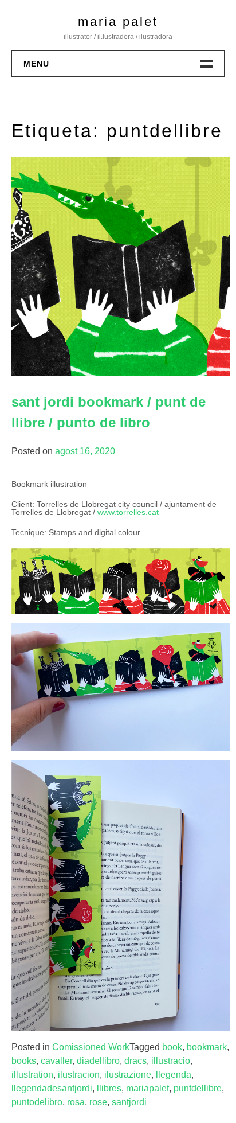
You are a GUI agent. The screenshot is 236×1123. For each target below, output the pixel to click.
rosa (76, 1102)
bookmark (207, 1047)
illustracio (170, 1061)
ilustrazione (127, 1074)
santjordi (129, 1102)
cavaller (56, 1061)
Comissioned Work (90, 1047)
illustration (32, 1074)
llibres (109, 1088)
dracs (135, 1061)
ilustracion (79, 1074)
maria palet (118, 21)
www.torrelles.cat (128, 512)
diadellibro (98, 1061)
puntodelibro (36, 1102)
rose (98, 1102)
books (23, 1061)
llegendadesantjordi (51, 1088)
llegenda (173, 1074)
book (172, 1047)
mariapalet (147, 1088)
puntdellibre (198, 1088)
